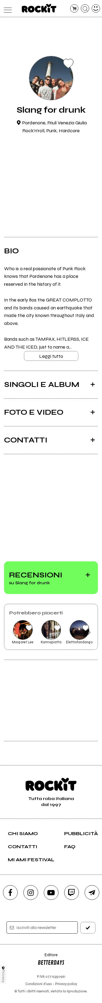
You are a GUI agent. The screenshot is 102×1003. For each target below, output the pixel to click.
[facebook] (10, 892)
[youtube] (51, 892)
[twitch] (71, 892)
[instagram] (30, 892)
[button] (13, 632)
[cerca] (85, 8)
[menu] (6, 8)
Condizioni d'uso (38, 984)
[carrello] (74, 8)
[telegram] (92, 892)
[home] (39, 8)
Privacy (3, 976)
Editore (48, 957)
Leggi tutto (51, 356)
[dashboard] (96, 8)
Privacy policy (66, 984)
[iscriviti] (87, 928)
